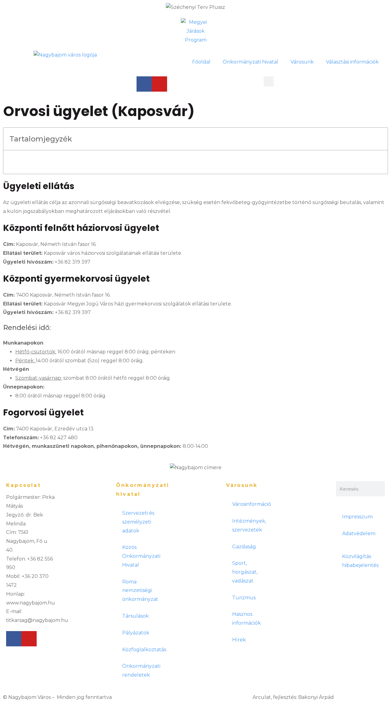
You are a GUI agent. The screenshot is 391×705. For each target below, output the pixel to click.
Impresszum (357, 517)
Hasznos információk (246, 618)
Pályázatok (135, 633)
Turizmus (244, 598)
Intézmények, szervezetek (249, 525)
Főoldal (201, 62)
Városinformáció (251, 504)
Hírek (239, 640)
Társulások (135, 616)
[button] (269, 81)
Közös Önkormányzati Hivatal (141, 556)
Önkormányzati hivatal (250, 62)
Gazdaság (244, 547)
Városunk (302, 62)
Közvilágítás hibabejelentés (360, 560)
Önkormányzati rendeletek (141, 670)
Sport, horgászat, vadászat (245, 572)
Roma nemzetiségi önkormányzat (140, 590)
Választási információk (352, 62)
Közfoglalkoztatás (143, 649)
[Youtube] (159, 84)
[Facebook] (144, 84)
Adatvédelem (358, 533)
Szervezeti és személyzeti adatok (138, 522)
